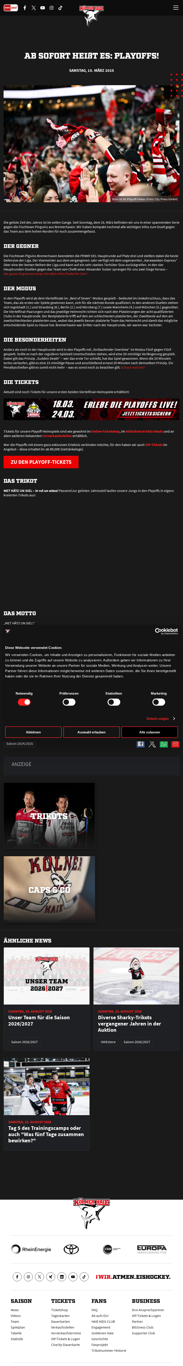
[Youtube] (73, 1276)
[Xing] (50, 1276)
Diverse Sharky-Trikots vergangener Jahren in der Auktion (129, 1023)
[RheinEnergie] (31, 1249)
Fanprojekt (100, 1344)
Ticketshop (59, 1310)
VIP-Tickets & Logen (65, 1339)
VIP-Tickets (154, 444)
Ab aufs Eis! (100, 1315)
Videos (16, 1315)
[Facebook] (17, 1276)
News (15, 1310)
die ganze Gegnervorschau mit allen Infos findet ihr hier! (45, 273)
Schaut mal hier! (133, 367)
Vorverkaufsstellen (57, 435)
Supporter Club (143, 1333)
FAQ (95, 1310)
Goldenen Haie (103, 1333)
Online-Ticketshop (105, 431)
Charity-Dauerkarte (65, 1344)
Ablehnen (33, 732)
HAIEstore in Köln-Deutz (144, 431)
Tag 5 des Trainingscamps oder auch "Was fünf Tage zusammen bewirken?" (46, 1134)
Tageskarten (60, 1315)
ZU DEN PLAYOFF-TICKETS (41, 461)
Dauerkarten (60, 1321)
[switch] (69, 702)
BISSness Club (142, 1327)
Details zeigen (158, 718)
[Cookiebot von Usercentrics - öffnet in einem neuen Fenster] (158, 631)
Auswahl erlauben (91, 732)
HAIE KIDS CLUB (103, 1321)
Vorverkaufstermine (66, 1333)
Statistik (17, 1339)
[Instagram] (28, 1276)
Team (15, 1321)
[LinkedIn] (61, 1276)
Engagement (101, 1327)
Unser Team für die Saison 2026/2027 (39, 1020)
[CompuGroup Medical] (112, 1249)
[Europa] (152, 1249)
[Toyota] (71, 1249)
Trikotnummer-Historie (109, 1350)
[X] (39, 1276)
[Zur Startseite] (91, 16)
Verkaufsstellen (62, 1327)
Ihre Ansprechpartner (148, 1310)
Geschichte (100, 1339)
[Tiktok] (84, 1276)
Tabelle (16, 1333)
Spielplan (18, 1327)
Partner (137, 1321)
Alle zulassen (149, 732)
